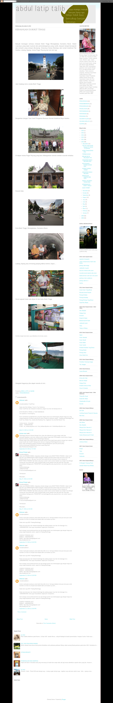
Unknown (22, 400)
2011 (82, 139)
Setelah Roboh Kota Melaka (86, 465)
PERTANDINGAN (83, 111)
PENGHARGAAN (83, 106)
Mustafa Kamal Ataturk (85, 292)
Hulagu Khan (82, 383)
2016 (82, 130)
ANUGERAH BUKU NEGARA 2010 (87, 160)
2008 (82, 218)
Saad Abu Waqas (83, 302)
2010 (82, 141)
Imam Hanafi (82, 340)
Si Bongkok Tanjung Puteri (86, 463)
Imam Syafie (82, 345)
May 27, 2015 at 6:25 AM (25, 509)
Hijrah (80, 335)
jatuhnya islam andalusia (85, 278)
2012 (82, 137)
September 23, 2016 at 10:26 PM (27, 575)
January (85, 213)
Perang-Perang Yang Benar (86, 300)
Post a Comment (22, 612)
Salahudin (81, 456)
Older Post (72, 619)
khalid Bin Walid (83, 398)
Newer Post (20, 619)
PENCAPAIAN (83, 101)
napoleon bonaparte (84, 259)
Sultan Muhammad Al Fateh (86, 435)
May (84, 204)
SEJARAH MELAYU (84, 121)
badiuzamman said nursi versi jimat (88, 275)
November (85, 190)
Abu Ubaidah (82, 310)
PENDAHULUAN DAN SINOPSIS (29, 661)
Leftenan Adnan (83, 442)
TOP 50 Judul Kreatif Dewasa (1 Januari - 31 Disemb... (87, 147)
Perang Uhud (82, 352)
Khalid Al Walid (83, 318)
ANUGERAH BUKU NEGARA (87, 172)
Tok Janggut (82, 364)
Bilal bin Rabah (83, 380)
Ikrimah (81, 403)
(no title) (23, 635)
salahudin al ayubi (84, 268)
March (84, 208)
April (84, 206)
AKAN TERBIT (86, 188)
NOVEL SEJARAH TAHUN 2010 (87, 181)
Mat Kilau (81, 415)
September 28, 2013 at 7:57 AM (27, 449)
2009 (82, 215)
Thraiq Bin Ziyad (83, 396)
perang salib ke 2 (83, 280)
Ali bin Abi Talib (83, 378)
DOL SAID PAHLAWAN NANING (29, 643)
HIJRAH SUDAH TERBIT (86, 169)
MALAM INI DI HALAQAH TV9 (87, 157)
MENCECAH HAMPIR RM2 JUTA (86, 177)
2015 (82, 132)
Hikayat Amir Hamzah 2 (85, 430)
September (86, 195)
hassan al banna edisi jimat (86, 270)
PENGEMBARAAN (24, 393)
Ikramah (81, 315)
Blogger (64, 699)
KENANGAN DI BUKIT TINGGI (86, 185)
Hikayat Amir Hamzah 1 (85, 427)
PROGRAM (82, 116)
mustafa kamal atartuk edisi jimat (87, 273)
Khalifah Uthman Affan (85, 385)
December (85, 143)
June (84, 202)
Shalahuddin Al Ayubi (84, 401)
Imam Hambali (83, 337)
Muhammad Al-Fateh (84, 320)
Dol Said (81, 410)
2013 (82, 135)
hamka (81, 283)
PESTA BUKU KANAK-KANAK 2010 (87, 165)
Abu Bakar (82, 422)
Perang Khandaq (83, 297)
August (85, 197)
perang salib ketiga (84, 265)
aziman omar (23, 433)
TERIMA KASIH (86, 154)
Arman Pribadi (23, 452)
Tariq (80, 325)
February (85, 210)
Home (46, 619)
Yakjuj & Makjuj (83, 328)
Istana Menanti (83, 371)
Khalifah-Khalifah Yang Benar (86, 347)
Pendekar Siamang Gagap (86, 362)
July (84, 199)
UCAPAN (81, 123)
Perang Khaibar (83, 295)
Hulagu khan (82, 313)
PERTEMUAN (83, 113)
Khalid (81, 448)
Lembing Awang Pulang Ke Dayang (88, 413)
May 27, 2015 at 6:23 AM (25, 479)
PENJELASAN (83, 108)
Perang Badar (82, 350)
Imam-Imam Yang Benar (85, 290)
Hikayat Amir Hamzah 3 (85, 432)
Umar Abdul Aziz (83, 355)
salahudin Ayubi (83, 323)
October (85, 193)
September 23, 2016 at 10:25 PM (27, 542)
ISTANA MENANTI (26, 652)
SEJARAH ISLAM (84, 118)
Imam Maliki (82, 342)
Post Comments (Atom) (49, 623)
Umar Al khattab (83, 388)
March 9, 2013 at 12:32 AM (26, 430)
